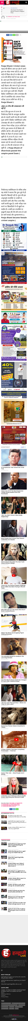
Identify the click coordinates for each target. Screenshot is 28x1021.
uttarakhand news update (8, 806)
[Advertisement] (14, 929)
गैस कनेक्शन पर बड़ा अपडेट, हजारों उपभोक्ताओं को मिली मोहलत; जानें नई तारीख (17, 816)
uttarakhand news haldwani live (10, 805)
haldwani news (18, 1006)
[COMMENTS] (20, 34)
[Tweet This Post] (10, 34)
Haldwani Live (16, 1015)
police (16, 1008)
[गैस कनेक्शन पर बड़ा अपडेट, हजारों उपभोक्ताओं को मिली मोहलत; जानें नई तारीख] (4, 816)
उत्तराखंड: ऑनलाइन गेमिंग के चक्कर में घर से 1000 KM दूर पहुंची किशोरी (16, 828)
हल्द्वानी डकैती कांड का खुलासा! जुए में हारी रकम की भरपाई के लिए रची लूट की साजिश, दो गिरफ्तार (17, 822)
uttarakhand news (14, 804)
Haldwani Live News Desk (14, 16)
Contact (3, 995)
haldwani (11, 1006)
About (2, 992)
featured (11, 803)
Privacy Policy (4, 996)
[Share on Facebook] (7, 34)
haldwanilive (22, 1005)
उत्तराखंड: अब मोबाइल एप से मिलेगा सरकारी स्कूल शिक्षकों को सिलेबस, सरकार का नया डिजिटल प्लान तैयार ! (13, 990)
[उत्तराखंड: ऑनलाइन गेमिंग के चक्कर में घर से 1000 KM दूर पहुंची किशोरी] (4, 828)
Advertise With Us (5, 994)
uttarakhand (18, 803)
